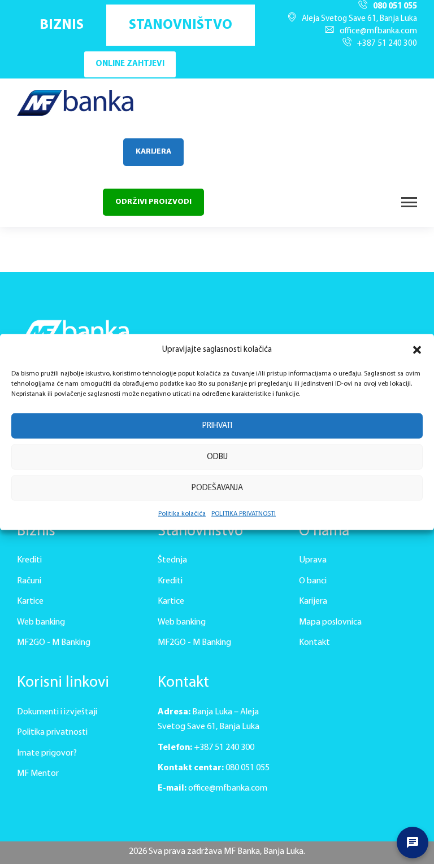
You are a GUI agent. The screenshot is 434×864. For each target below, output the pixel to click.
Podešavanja (217, 488)
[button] (417, 350)
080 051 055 (395, 6)
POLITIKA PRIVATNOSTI (243, 513)
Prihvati (217, 426)
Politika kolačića (182, 513)
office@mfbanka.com (378, 31)
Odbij (217, 457)
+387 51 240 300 (387, 44)
